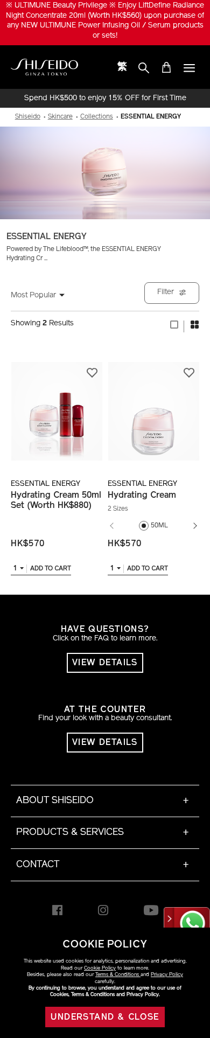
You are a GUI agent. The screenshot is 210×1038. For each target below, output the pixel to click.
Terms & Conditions (118, 974)
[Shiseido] (44, 67)
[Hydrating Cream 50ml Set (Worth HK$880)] (56, 405)
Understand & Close (105, 1017)
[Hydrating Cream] (153, 405)
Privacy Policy (167, 974)
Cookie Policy (100, 968)
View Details (105, 663)
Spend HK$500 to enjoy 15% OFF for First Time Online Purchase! (105, 98)
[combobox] (43, 295)
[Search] (143, 68)
